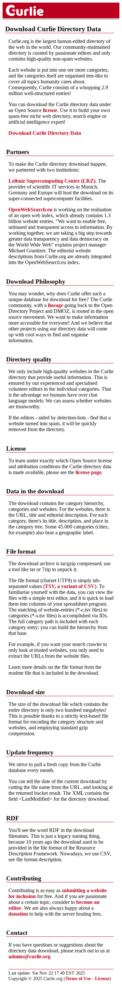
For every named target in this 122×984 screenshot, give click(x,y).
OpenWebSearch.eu (30, 209)
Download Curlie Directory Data (44, 133)
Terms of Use (78, 978)
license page (88, 472)
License (102, 978)
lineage (55, 305)
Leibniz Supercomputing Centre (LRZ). (52, 181)
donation (18, 914)
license (50, 110)
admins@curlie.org (29, 956)
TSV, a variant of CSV (70, 586)
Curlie (32, 10)
